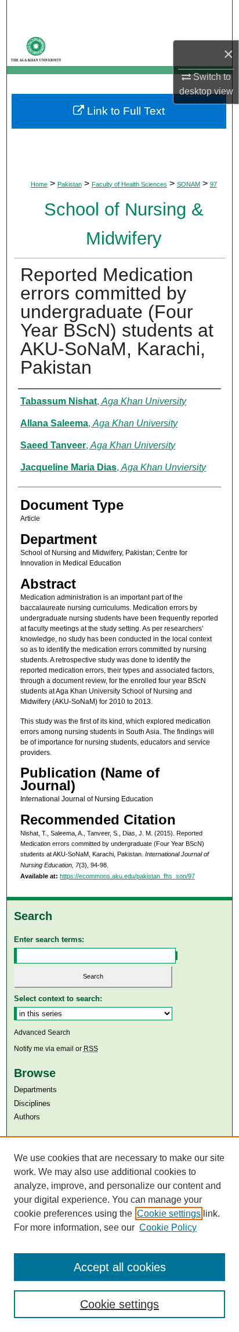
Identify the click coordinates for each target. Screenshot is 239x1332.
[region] (119, 1234)
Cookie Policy (168, 1227)
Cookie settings (169, 1213)
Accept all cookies (120, 1267)
